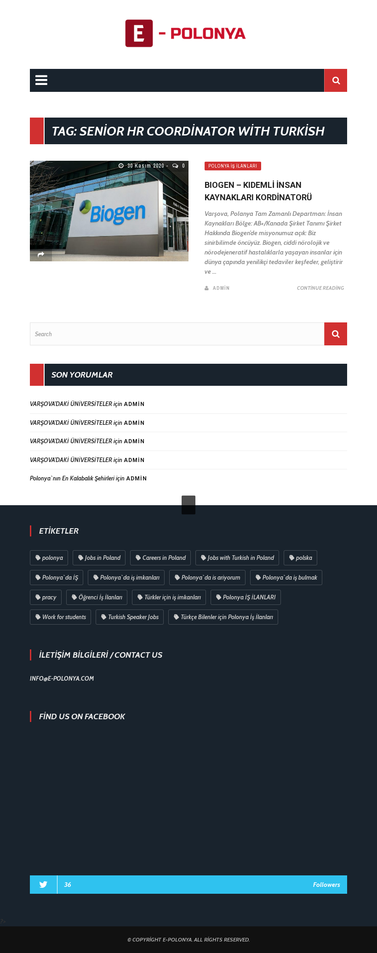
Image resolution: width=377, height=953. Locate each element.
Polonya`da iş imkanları (130, 577)
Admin (221, 288)
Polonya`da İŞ (60, 577)
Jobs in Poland (102, 557)
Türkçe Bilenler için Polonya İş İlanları (227, 616)
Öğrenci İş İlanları (100, 597)
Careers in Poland (164, 557)
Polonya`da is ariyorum (211, 577)
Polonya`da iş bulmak (290, 577)
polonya (52, 557)
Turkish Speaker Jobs (133, 616)
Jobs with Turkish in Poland (241, 557)
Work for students (64, 616)
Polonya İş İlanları (232, 166)
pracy (49, 597)
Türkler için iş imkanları (172, 597)
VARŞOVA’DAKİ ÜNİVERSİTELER (71, 403)
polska (304, 557)
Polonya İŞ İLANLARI (249, 597)
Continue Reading (320, 288)
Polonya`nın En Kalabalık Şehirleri (72, 478)
